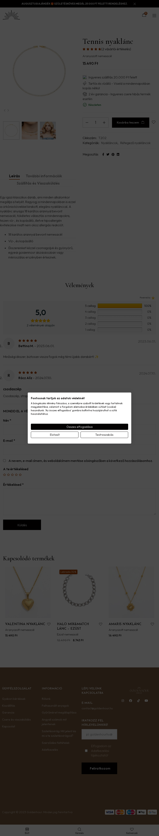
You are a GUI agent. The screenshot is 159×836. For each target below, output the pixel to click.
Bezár (118, 465)
